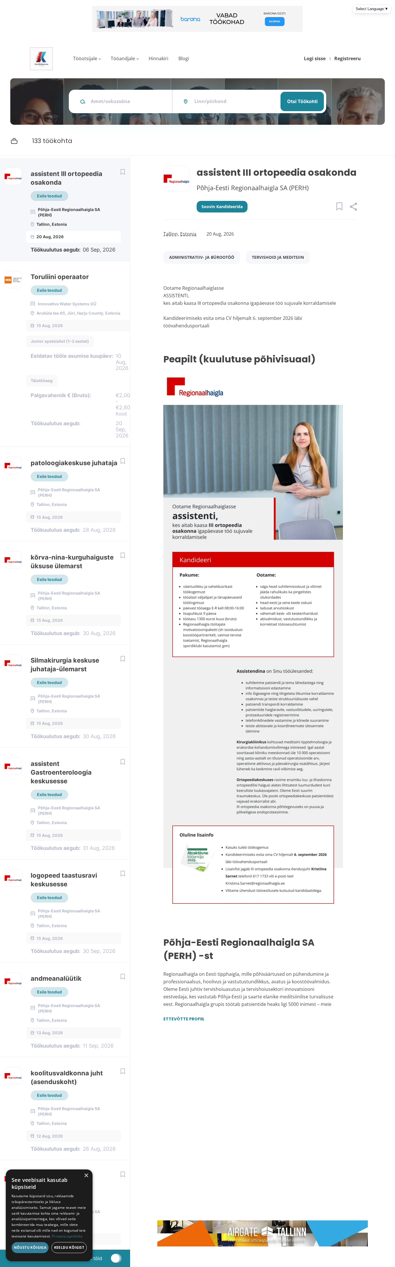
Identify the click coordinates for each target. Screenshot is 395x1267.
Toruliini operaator (60, 276)
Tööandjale (123, 58)
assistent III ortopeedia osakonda (66, 178)
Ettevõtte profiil (183, 1019)
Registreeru (347, 58)
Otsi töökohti (302, 101)
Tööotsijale (85, 58)
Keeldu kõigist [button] (69, 1247)
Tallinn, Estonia (179, 234)
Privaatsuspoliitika (67, 1236)
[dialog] (49, 1215)
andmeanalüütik (56, 978)
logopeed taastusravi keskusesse (64, 880)
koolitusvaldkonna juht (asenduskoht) (67, 1077)
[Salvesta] (122, 171)
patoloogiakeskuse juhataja (74, 463)
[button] (353, 207)
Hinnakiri (158, 58)
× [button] (86, 1176)
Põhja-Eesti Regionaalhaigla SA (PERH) (253, 187)
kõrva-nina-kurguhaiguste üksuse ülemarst (72, 561)
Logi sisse (315, 58)
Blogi (183, 58)
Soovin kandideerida (222, 206)
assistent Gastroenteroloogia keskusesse (61, 772)
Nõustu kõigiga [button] (30, 1247)
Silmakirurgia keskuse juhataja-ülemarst (65, 665)
